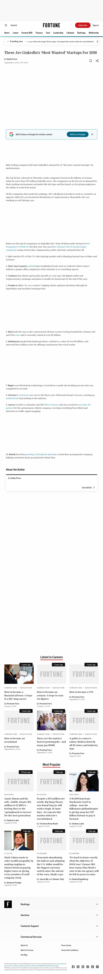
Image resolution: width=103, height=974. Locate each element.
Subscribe (82, 25)
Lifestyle (70, 32)
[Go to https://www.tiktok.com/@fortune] (92, 966)
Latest (15, 32)
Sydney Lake (13, 820)
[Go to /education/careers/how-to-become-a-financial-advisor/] (19, 674)
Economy (42, 853)
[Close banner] (92, 134)
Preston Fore (13, 704)
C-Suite (8, 853)
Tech (48, 32)
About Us (24, 945)
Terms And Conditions (69, 950)
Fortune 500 (26, 32)
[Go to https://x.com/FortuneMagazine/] (78, 966)
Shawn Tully (58, 879)
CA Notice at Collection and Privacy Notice (24, 965)
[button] (7, 32)
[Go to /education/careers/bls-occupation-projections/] (51, 720)
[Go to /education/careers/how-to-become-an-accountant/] (19, 720)
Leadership (58, 32)
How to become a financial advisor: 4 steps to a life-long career (18, 695)
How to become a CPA (81, 691)
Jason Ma (44, 879)
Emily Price (12, 59)
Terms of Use (60, 963)
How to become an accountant (14, 740)
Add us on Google (77, 134)
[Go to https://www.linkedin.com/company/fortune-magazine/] (83, 966)
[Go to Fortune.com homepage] (51, 25)
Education (26, 688)
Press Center (66, 945)
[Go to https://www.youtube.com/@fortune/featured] (97, 966)
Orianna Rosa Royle (49, 824)
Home (7, 32)
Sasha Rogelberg (80, 879)
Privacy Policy (8, 965)
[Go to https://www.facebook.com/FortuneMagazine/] (73, 966)
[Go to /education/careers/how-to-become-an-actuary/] (51, 674)
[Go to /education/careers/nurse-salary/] (84, 720)
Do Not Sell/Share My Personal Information (47, 965)
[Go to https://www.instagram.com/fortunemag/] (87, 966)
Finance (39, 32)
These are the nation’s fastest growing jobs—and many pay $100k (51, 741)
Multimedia (94, 32)
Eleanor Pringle (14, 883)
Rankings (81, 32)
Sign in (96, 25)
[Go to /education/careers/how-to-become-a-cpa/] (84, 674)
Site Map (24, 955)
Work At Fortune (27, 950)
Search (14, 25)
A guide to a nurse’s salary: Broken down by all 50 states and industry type (83, 743)
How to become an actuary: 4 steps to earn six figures (50, 695)
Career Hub (10, 688)
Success (9, 794)
